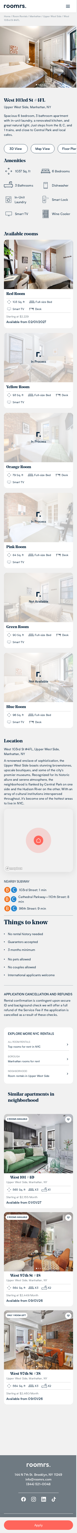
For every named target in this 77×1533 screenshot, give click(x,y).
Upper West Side (52, 16)
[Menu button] (68, 6)
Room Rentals (20, 16)
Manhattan (35, 16)
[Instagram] (33, 1499)
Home (7, 16)
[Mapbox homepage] (14, 868)
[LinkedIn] (43, 1499)
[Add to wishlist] (68, 1119)
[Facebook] (23, 1499)
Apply (38, 1525)
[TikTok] (53, 1499)
